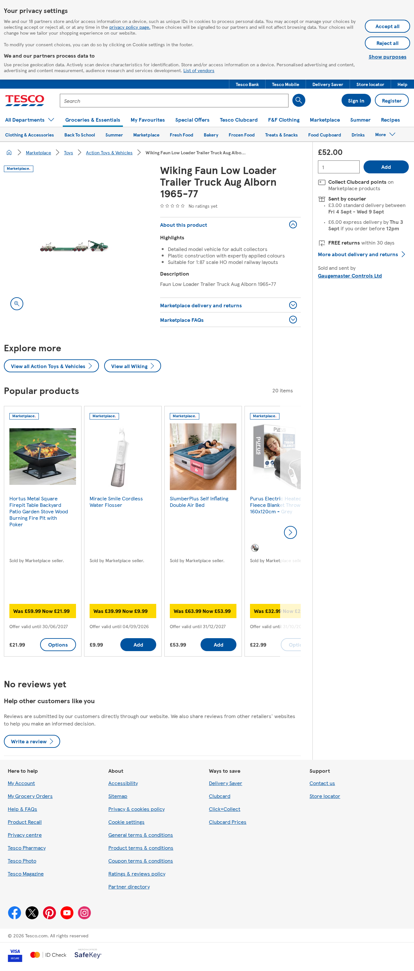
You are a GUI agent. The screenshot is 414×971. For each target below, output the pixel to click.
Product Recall (25, 821)
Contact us (322, 783)
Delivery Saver (225, 783)
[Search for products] (298, 100)
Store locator (325, 796)
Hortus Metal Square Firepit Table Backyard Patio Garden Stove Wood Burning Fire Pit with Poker (38, 511)
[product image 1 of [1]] (74, 246)
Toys (68, 152)
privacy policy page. (129, 27)
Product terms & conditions (140, 847)
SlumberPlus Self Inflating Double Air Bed (199, 501)
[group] (43, 532)
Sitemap (117, 796)
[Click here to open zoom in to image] (16, 303)
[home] (9, 152)
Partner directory (129, 886)
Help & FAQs (22, 809)
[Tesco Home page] (24, 100)
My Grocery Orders (30, 796)
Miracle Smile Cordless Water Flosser (116, 501)
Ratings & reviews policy (136, 873)
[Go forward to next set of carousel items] (290, 532)
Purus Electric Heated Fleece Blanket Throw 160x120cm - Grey (275, 505)
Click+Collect (224, 809)
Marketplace (38, 152)
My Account (21, 783)
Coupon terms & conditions (140, 860)
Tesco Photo (22, 860)
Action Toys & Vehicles (109, 152)
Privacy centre (25, 834)
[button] (247, 84)
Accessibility (123, 783)
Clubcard (219, 796)
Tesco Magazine (26, 873)
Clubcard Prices (227, 821)
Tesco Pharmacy (27, 847)
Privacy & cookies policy (136, 809)
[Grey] (255, 548)
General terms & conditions (140, 834)
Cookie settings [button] (126, 821)
